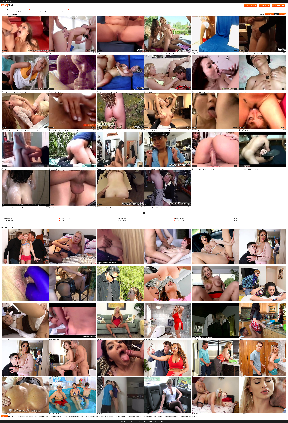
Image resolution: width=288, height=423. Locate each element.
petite (72, 9)
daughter (68, 9)
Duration (283, 14)
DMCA (155, 421)
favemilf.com (126, 421)
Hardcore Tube (122, 218)
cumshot (42, 9)
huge (56, 9)
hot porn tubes (10, 1)
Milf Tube (235, 218)
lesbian (37, 9)
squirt (46, 9)
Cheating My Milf (64, 220)
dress (64, 9)
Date (276, 14)
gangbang (32, 9)
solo (49, 9)
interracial (83, 9)
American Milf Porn (8, 220)
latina (23, 9)
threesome (16, 9)
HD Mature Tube (278, 5)
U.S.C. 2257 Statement (163, 421)
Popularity (269, 14)
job (75, 9)
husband (27, 9)
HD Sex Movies (122, 220)
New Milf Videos (250, 5)
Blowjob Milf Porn (65, 218)
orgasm (60, 9)
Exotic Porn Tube (179, 218)
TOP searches (264, 5)
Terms (143, 421)
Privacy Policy (149, 421)
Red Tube (4, 50)
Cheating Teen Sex (180, 220)
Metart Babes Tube (8, 218)
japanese (52, 9)
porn (20, 9)
